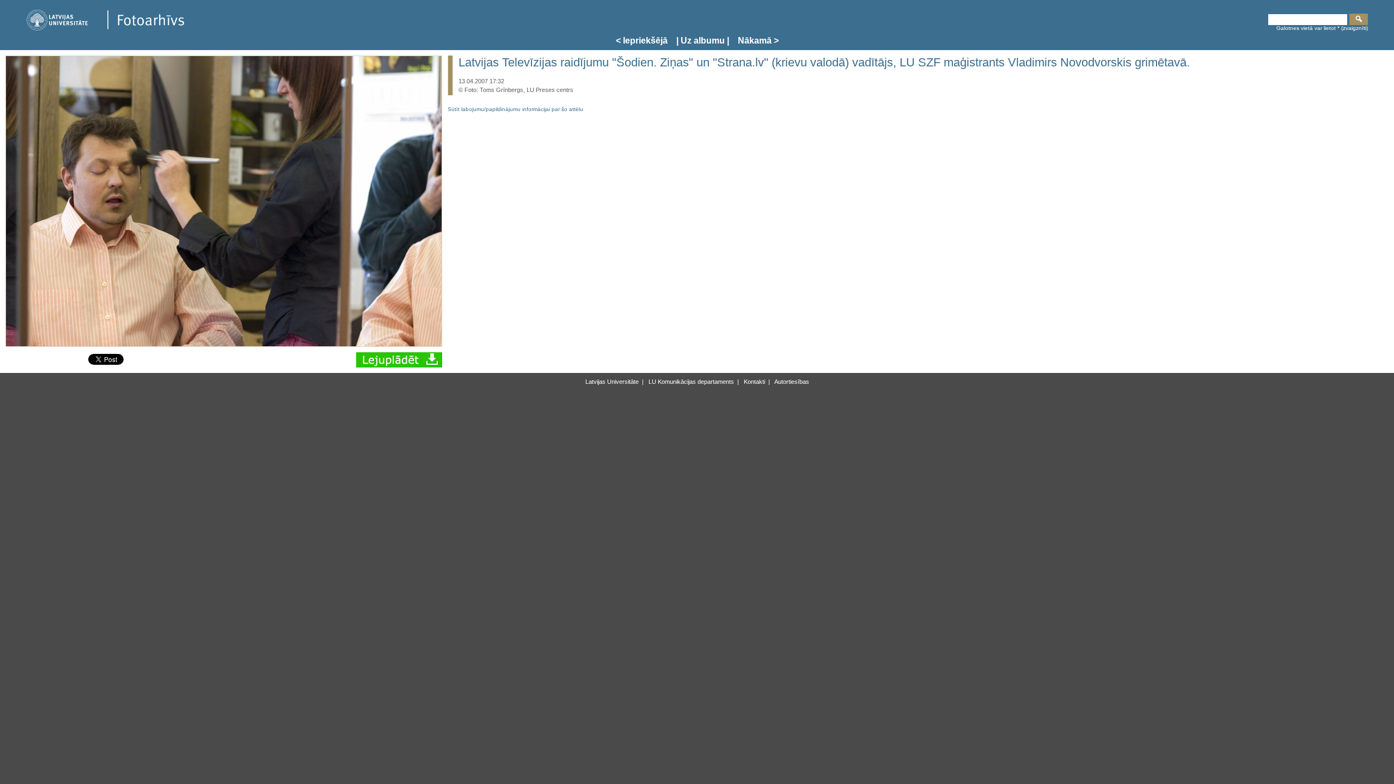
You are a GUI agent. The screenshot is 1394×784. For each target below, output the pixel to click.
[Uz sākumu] (105, 28)
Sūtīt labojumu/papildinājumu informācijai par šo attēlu (515, 109)
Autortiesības (791, 381)
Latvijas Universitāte (612, 381)
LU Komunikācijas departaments (690, 381)
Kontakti (753, 381)
